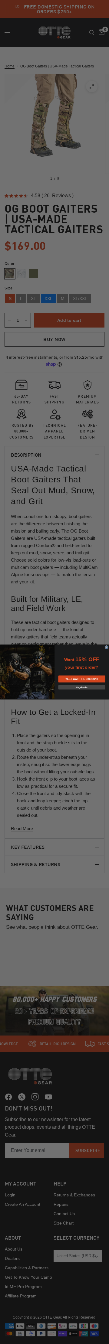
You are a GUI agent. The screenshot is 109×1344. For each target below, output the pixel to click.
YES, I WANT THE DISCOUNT (81, 679)
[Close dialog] (106, 647)
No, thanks (82, 687)
